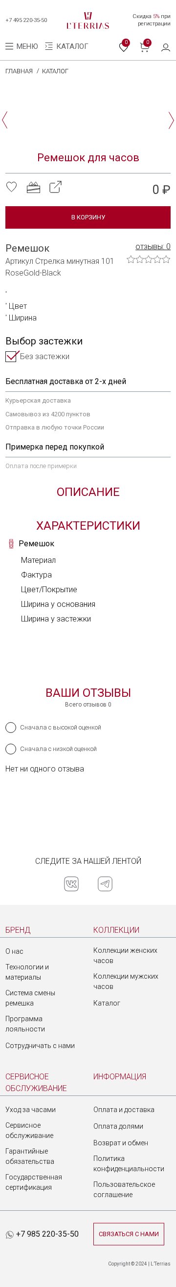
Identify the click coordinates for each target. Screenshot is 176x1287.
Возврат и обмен (120, 1143)
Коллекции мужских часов (125, 981)
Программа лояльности (25, 1024)
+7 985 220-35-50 (46, 1234)
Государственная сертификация (33, 1182)
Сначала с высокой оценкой (60, 727)
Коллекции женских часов (125, 955)
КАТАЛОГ (55, 71)
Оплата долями (118, 1126)
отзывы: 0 (153, 246)
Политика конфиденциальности (128, 1164)
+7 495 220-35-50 (26, 20)
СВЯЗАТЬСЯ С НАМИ (129, 1234)
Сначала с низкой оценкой (58, 748)
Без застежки (44, 356)
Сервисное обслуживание (29, 1130)
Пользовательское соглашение (124, 1189)
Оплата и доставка (123, 1110)
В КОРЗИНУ (88, 217)
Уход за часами (30, 1110)
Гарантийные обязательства (29, 1156)
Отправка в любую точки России (54, 427)
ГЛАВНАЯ (19, 71)
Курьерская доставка (38, 400)
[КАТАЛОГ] (50, 46)
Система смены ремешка (30, 998)
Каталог (106, 1003)
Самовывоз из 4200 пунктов (47, 414)
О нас (14, 951)
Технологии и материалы (27, 972)
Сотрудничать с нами (40, 1046)
